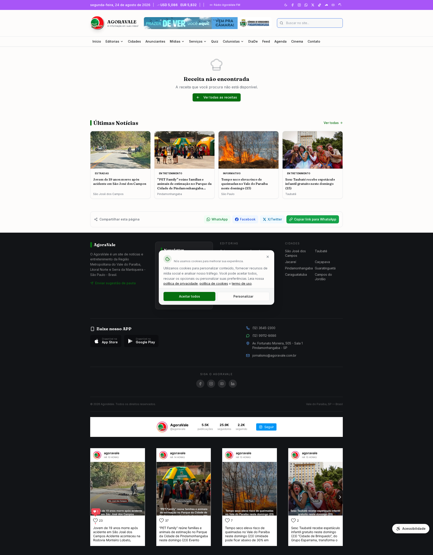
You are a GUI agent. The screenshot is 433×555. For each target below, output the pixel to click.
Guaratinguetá (325, 268)
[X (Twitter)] (313, 5)
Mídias (175, 41)
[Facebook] (292, 5)
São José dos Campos (295, 253)
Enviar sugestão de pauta (115, 283)
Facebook (248, 219)
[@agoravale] (162, 426)
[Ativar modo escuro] (286, 5)
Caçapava (322, 262)
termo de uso (242, 283)
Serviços (196, 41)
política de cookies (214, 283)
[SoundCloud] (326, 5)
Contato (314, 41)
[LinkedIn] (233, 384)
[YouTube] (333, 5)
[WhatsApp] (306, 5)
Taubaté (321, 251)
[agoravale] (97, 455)
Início (96, 41)
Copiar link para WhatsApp (315, 219)
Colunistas (231, 41)
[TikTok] (319, 5)
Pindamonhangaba (299, 268)
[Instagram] (299, 5)
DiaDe (253, 41)
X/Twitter (275, 219)
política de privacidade (181, 283)
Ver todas (331, 123)
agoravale (111, 453)
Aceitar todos (189, 296)
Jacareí (290, 262)
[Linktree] (340, 5)
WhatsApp (220, 219)
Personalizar (243, 296)
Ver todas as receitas (220, 97)
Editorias (112, 41)
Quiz (214, 41)
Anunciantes (155, 41)
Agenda (280, 41)
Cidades (134, 41)
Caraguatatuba (296, 274)
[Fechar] (267, 256)
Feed (266, 41)
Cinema (297, 41)
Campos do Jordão (323, 277)
